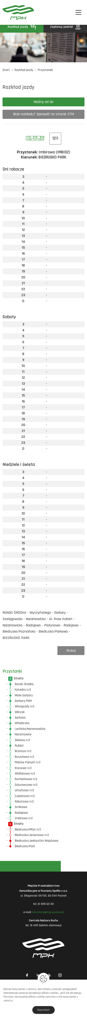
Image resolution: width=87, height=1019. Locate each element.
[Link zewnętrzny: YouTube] (49, 975)
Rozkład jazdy (18, 27)
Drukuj (71, 650)
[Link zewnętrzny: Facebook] (27, 975)
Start (6, 70)
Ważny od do (43, 101)
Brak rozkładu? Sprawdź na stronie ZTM (43, 114)
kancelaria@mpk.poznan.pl (48, 912)
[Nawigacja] (78, 12)
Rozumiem (43, 1010)
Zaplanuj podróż (62, 27)
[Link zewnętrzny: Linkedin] (38, 975)
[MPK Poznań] (9, 12)
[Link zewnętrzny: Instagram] (60, 975)
